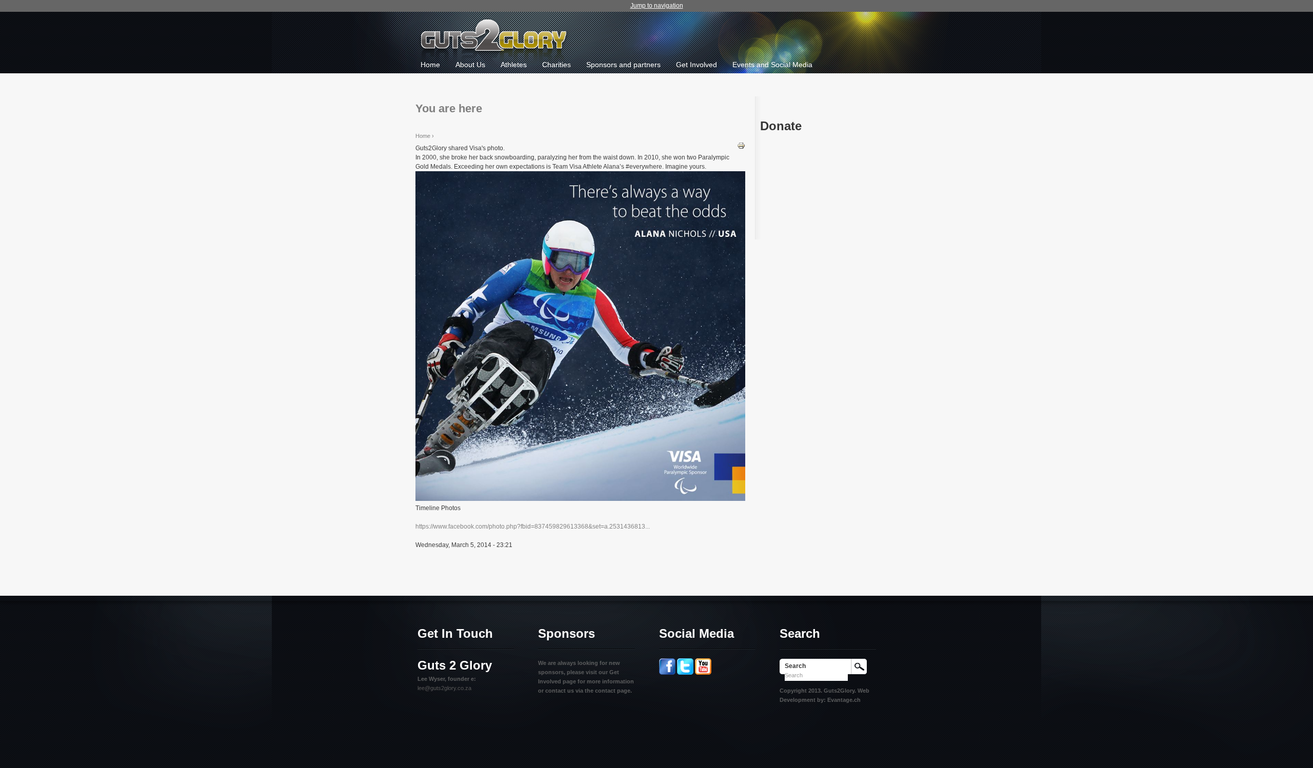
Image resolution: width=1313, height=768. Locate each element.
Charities (556, 64)
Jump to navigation (656, 5)
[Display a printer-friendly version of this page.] (741, 145)
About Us (470, 64)
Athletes (514, 64)
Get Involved (696, 64)
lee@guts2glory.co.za (444, 688)
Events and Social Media (772, 64)
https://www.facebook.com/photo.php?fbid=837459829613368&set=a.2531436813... (532, 526)
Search (795, 666)
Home (430, 64)
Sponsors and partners (623, 64)
